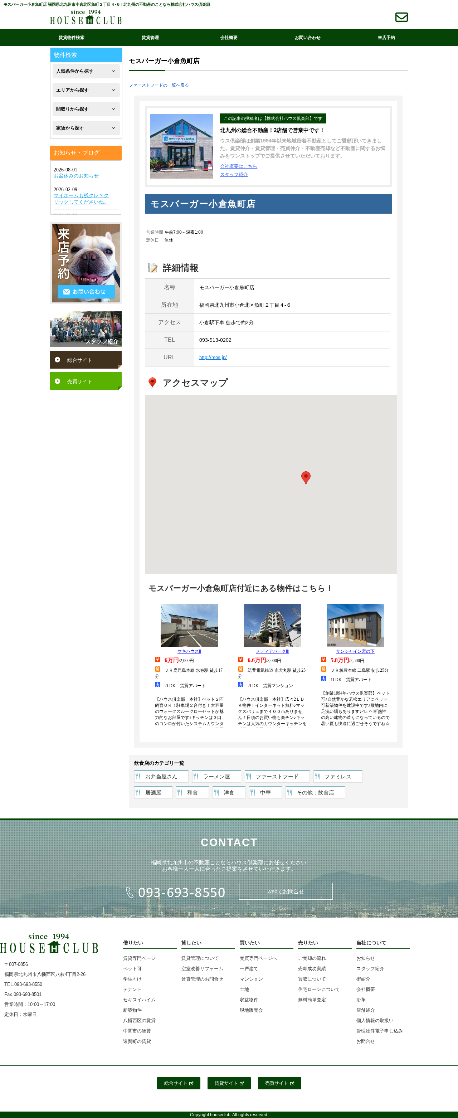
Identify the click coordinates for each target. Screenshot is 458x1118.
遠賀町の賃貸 (137, 1041)
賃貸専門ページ (139, 958)
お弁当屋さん (161, 776)
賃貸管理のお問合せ (202, 979)
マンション (251, 979)
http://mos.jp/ (213, 357)
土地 (244, 989)
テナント (132, 989)
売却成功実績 (312, 968)
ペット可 (132, 968)
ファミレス (338, 776)
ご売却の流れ (312, 958)
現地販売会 (251, 1010)
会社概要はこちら (238, 166)
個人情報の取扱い (375, 1020)
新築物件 (132, 1010)
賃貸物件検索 (71, 37)
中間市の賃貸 (137, 1031)
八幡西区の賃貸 (139, 1020)
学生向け (132, 979)
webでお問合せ (286, 891)
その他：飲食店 (315, 792)
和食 (192, 792)
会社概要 (229, 37)
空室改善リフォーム (202, 968)
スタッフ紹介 (234, 174)
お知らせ (365, 958)
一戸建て (249, 968)
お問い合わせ (308, 37)
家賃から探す (70, 128)
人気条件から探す (74, 71)
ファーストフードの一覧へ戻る (159, 85)
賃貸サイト (226, 1083)
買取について (312, 979)
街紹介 (363, 979)
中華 (265, 792)
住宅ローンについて (319, 989)
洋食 (229, 792)
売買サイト (79, 381)
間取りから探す (72, 109)
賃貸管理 (150, 37)
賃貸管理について (200, 958)
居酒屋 (153, 792)
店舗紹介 (365, 1010)
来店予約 (386, 37)
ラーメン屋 (216, 776)
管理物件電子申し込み (379, 1031)
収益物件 (249, 999)
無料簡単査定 (312, 999)
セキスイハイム (139, 999)
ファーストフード (277, 776)
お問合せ (365, 1041)
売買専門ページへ (258, 958)
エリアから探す (72, 90)
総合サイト (79, 360)
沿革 (361, 999)
